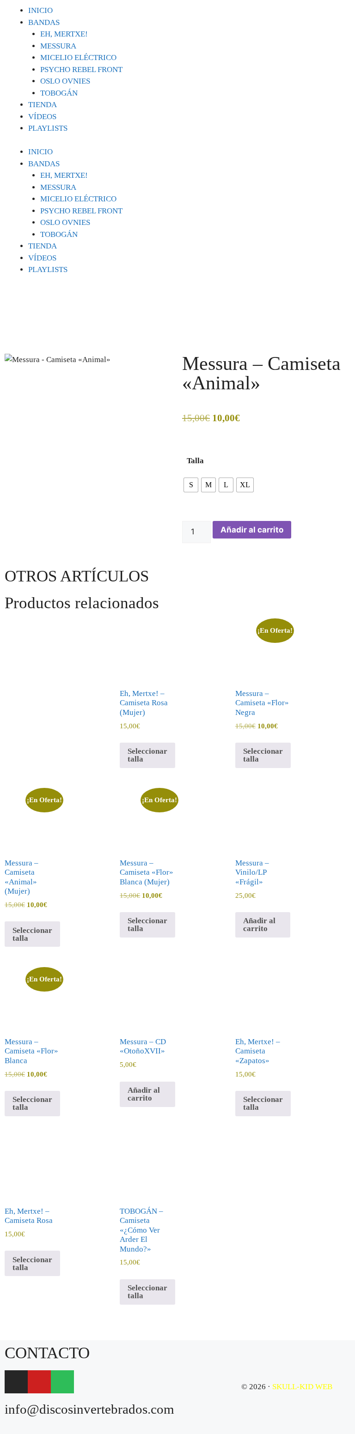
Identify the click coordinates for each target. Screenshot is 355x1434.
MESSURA (58, 46)
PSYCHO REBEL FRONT (81, 69)
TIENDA (42, 104)
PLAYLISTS (47, 128)
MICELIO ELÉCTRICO (78, 57)
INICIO (40, 10)
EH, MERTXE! (64, 34)
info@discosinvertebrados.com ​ (89, 1409)
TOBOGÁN (59, 93)
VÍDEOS (42, 116)
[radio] (191, 485)
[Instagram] (16, 1381)
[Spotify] (62, 1381)
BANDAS (44, 22)
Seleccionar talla (147, 755)
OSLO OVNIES (65, 81)
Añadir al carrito (251, 529)
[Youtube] (39, 1381)
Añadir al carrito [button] (259, 924)
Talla (195, 460)
